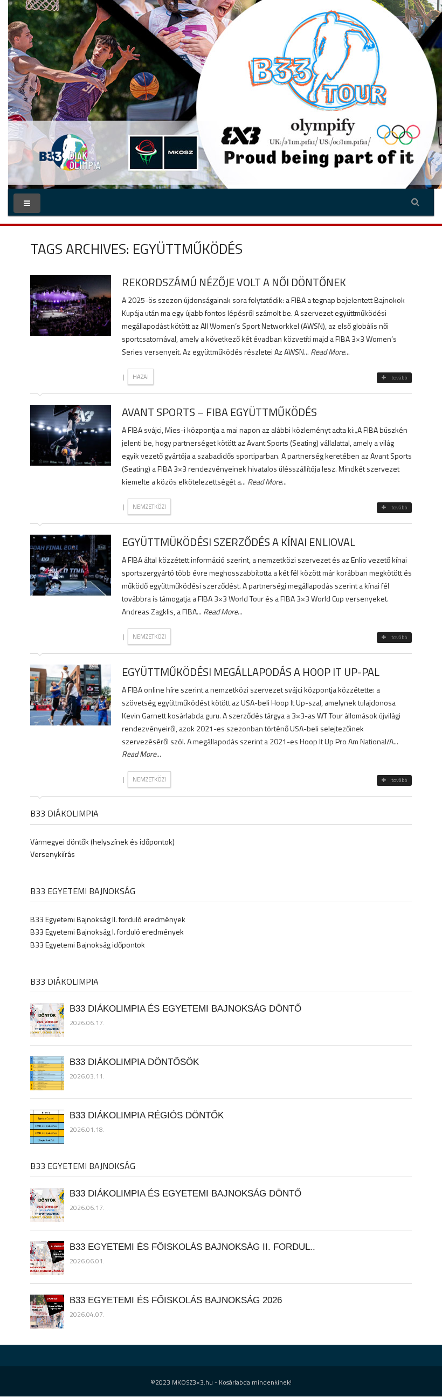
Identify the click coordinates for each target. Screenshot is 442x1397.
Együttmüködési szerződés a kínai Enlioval (238, 542)
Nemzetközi (149, 506)
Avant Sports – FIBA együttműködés (219, 412)
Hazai (141, 376)
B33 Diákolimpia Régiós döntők (147, 1115)
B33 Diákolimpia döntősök (134, 1061)
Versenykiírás (52, 854)
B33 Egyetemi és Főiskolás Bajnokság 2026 (176, 1300)
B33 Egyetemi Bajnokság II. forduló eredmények (107, 919)
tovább (399, 378)
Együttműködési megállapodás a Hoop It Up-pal (250, 671)
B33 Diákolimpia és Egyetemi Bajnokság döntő (185, 1008)
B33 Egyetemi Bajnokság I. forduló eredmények (107, 931)
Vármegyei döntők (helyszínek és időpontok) (102, 841)
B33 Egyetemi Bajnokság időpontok (87, 944)
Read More (327, 351)
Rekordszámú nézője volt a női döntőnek (234, 282)
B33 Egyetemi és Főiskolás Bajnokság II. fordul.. (192, 1246)
